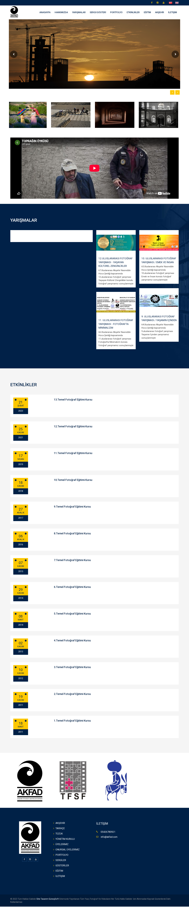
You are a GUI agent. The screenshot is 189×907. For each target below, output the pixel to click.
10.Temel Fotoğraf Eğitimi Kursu (73, 479)
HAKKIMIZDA (61, 12)
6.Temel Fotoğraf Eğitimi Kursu (72, 586)
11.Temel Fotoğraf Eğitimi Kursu (73, 453)
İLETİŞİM (172, 12)
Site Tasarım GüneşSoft (47, 899)
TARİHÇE (60, 828)
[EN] (177, 3)
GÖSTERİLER (62, 865)
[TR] (170, 3)
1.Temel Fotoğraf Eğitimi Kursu (72, 720)
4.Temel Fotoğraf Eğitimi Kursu (72, 640)
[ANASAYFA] (14, 11)
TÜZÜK (59, 833)
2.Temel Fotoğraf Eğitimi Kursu (72, 693)
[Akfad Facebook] (152, 3)
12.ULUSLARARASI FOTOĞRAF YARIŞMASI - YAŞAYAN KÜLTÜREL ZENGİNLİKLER (115, 262)
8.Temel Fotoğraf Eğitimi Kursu (72, 533)
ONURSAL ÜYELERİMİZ (68, 849)
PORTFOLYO (116, 12)
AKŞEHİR (159, 12)
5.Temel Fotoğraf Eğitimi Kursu (72, 613)
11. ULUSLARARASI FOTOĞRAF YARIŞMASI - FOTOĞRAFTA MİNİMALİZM (115, 324)
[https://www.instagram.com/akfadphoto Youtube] (164, 3)
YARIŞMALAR (79, 12)
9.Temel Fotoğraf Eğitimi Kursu (72, 506)
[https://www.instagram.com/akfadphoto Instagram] (158, 3)
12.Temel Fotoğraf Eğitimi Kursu (73, 426)
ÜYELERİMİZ (62, 844)
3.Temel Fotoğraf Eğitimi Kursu (72, 667)
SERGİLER (61, 860)
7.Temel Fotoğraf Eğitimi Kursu (72, 560)
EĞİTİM (147, 12)
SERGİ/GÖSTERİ (98, 12)
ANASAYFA (44, 12)
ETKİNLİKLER (133, 12)
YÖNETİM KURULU (65, 839)
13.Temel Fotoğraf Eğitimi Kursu (73, 399)
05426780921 (108, 831)
